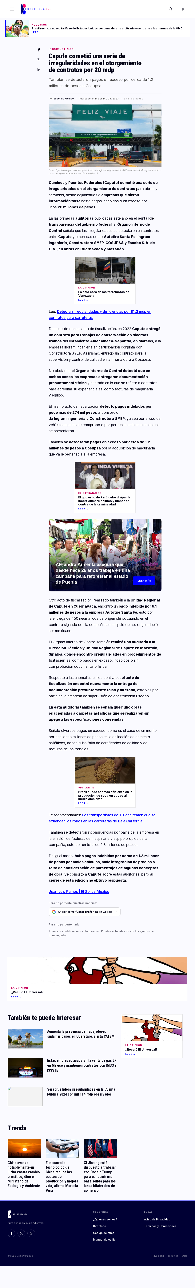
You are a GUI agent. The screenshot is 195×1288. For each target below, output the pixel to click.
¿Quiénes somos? (105, 1219)
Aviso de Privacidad (157, 1219)
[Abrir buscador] (170, 9)
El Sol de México (64, 98)
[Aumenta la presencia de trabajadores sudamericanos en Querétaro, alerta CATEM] (25, 1038)
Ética (184, 1255)
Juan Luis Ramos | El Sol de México (79, 891)
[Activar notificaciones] (182, 9)
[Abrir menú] (12, 9)
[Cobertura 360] (36, 9)
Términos (173, 1255)
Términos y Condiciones (160, 1226)
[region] (105, 555)
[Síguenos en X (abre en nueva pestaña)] (21, 1233)
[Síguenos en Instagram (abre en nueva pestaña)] (31, 1233)
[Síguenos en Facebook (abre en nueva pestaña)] (11, 1233)
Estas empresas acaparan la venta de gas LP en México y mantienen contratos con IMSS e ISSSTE (82, 1065)
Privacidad (158, 1255)
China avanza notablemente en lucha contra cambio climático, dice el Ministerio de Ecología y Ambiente (24, 1174)
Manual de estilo (104, 1239)
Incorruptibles (61, 49)
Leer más (144, 580)
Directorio (99, 1226)
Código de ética (103, 1232)
